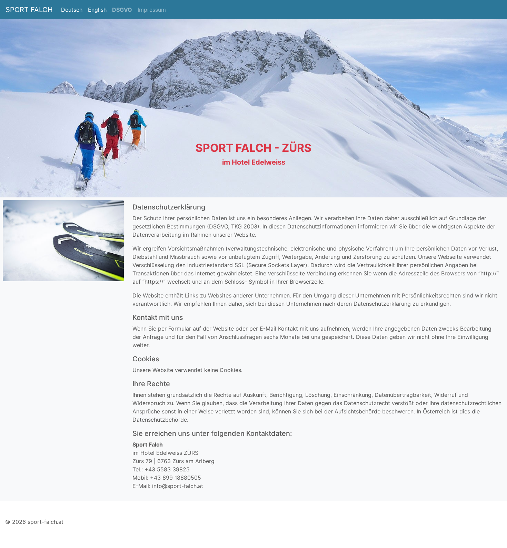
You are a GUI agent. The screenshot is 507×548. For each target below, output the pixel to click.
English (97, 9)
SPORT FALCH (29, 10)
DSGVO (122, 9)
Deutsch (71, 9)
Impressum (152, 9)
